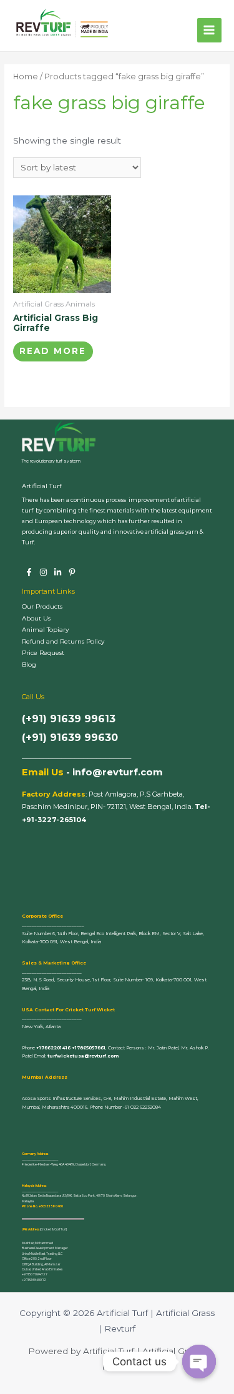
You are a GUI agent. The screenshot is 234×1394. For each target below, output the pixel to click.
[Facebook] (29, 572)
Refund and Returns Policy (63, 641)
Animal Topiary (45, 630)
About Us (36, 618)
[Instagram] (43, 572)
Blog (29, 664)
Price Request (43, 653)
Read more (52, 351)
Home (25, 76)
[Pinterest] (72, 572)
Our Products (42, 606)
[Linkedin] (58, 572)
